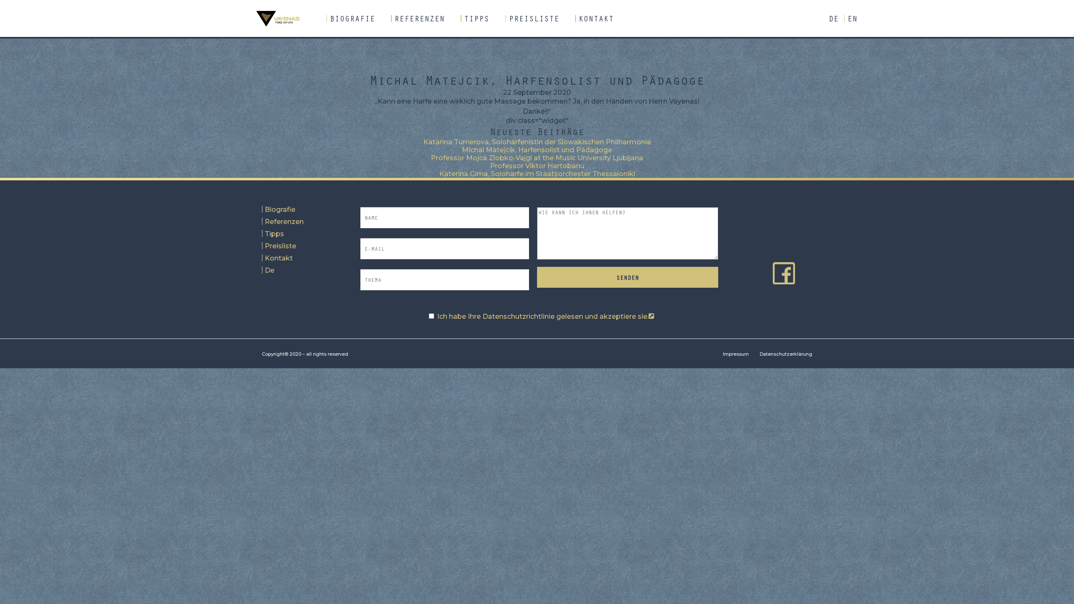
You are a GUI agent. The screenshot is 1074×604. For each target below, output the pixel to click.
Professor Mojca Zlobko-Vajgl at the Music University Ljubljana (537, 158)
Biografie (352, 18)
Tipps (476, 18)
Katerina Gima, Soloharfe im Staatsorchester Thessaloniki (537, 174)
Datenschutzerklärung (786, 354)
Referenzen (419, 18)
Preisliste (534, 18)
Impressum (736, 354)
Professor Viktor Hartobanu (537, 166)
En (852, 18)
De (834, 18)
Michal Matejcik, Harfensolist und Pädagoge (537, 150)
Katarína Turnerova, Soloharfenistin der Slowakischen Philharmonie (537, 142)
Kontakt (596, 18)
